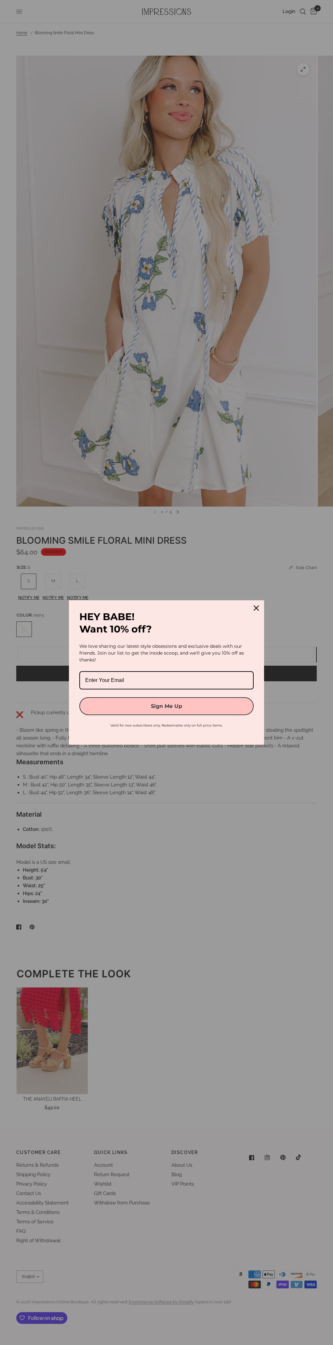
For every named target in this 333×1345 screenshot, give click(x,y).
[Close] (256, 608)
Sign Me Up (166, 706)
